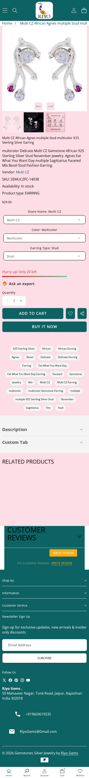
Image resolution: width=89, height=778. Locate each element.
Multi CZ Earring (67, 382)
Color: (44, 230)
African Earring (67, 348)
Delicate (46, 357)
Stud (60, 408)
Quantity (8, 292)
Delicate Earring (67, 357)
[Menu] (5, 10)
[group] (12, 122)
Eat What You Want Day (52, 365)
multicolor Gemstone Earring (45, 391)
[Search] (15, 10)
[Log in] (74, 10)
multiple (75, 391)
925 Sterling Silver (24, 348)
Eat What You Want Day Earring (26, 374)
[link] (80, 773)
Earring (26, 365)
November (67, 399)
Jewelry (16, 382)
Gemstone (75, 374)
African (46, 348)
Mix (30, 382)
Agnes (15, 357)
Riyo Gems (69, 753)
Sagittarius (32, 408)
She (48, 408)
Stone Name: (44, 211)
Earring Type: (44, 248)
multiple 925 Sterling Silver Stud (34, 399)
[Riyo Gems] (44, 10)
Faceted (57, 374)
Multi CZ (22, 172)
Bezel (30, 357)
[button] (84, 10)
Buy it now (44, 326)
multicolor (15, 391)
